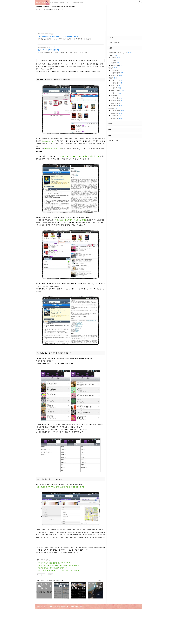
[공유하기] (42, 575)
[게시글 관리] (44, 575)
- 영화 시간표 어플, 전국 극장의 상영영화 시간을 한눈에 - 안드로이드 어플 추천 (60, 487)
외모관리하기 (116, 95)
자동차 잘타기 (116, 118)
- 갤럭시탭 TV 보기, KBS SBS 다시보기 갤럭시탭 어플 (53, 563)
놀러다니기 (116, 88)
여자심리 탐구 (116, 75)
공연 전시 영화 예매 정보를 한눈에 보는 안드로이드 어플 (55, 6)
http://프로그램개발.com (44, 47)
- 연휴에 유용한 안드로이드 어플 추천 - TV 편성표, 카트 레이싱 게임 (58, 565)
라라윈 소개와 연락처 (114, 42)
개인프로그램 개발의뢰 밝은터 (48, 50)
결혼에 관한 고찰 (117, 73)
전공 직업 (115, 63)
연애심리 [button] (62, 2)
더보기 (99, 580)
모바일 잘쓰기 (116, 113)
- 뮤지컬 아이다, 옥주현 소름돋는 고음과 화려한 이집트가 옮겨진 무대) (78, 156)
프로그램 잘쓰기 (117, 110)
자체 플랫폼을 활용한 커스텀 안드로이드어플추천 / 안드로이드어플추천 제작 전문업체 (64, 39)
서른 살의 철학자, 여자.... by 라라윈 (120, 53)
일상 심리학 (115, 60)
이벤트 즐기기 (116, 105)
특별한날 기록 (116, 65)
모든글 (51, 2)
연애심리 (112, 68)
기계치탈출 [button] (75, 2)
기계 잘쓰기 (116, 115)
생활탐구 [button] (68, 2)
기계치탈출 (113, 108)
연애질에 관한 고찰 (118, 70)
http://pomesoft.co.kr (44, 33)
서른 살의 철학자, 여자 (42, 2)
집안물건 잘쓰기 (117, 100)
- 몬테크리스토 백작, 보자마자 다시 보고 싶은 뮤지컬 (69, 220)
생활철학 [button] (56, 2)
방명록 (81, 2)
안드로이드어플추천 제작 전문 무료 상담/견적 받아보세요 (58, 36)
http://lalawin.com (48, 141)
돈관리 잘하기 (116, 98)
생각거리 (115, 58)
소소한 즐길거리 (116, 103)
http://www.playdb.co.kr (52, 149)
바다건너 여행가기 (117, 90)
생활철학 (112, 55)
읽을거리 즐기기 (117, 80)
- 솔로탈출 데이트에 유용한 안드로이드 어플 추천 (52, 568)
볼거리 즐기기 (116, 83)
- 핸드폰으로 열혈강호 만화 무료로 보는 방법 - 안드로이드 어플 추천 (58, 570)
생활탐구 (112, 78)
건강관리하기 (116, 93)
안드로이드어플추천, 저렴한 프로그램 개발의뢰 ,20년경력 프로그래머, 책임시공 (62, 52)
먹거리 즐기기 (116, 85)
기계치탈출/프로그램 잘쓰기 (52, 9)
